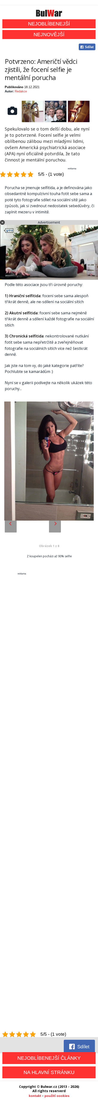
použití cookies (56, 1096)
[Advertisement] (49, 803)
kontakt (35, 1096)
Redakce (21, 91)
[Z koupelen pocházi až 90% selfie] (49, 462)
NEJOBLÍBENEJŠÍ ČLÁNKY (49, 1058)
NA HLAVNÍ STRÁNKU (49, 1072)
